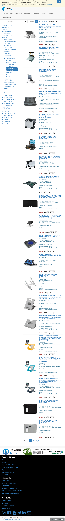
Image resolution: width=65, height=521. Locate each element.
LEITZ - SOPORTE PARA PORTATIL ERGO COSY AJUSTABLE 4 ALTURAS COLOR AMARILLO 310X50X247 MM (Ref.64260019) (50, 338)
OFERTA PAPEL (6, 32)
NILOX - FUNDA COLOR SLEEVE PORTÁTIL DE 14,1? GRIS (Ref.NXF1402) (48, 421)
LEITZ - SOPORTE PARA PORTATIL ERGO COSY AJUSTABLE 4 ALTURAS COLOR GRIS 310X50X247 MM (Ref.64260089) (50, 380)
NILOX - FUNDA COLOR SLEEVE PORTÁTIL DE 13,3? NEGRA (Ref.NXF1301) (48, 401)
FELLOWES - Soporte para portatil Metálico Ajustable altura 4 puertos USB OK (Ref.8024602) (49, 116)
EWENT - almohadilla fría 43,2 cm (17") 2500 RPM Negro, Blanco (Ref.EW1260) (50, 254)
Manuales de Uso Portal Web (10, 493)
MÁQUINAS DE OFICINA (10, 99)
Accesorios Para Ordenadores (10, 69)
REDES (7, 88)
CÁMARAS (8, 45)
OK (59, 1)
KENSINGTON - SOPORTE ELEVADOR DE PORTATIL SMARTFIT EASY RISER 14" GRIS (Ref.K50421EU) (50, 297)
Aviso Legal (17, 519)
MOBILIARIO (6, 111)
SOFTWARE (8, 95)
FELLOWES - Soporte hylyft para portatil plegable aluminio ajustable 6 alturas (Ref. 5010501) (50, 26)
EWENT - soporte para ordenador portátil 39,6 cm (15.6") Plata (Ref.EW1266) (48, 275)
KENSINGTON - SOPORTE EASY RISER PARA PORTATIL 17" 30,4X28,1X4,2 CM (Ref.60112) (50, 93)
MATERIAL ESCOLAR (9, 113)
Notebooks (9, 72)
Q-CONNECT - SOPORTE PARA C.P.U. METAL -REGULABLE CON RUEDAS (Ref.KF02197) (50, 157)
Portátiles (8, 77)
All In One (8, 60)
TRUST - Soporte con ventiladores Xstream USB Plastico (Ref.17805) (49, 176)
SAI (5, 90)
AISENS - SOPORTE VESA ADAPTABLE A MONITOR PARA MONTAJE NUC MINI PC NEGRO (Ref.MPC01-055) (50, 196)
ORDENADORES (10, 58)
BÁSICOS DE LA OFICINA (6, 28)
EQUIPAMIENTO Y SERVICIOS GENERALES (8, 107)
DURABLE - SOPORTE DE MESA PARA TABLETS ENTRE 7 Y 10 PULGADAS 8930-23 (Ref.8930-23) (50, 216)
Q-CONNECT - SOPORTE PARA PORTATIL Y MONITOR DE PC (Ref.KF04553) (48, 137)
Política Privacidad (8, 519)
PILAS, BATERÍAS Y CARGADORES (10, 85)
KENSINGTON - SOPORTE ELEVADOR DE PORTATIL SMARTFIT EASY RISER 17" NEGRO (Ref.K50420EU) (50, 317)
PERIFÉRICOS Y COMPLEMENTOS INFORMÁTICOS (10, 80)
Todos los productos (7, 25)
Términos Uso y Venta (29, 518)
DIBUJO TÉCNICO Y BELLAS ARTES (9, 116)
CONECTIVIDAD (9, 47)
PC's (7, 74)
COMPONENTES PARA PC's (11, 65)
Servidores (7, 93)
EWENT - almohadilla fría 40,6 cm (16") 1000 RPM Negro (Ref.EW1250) (50, 235)
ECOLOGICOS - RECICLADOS (6, 122)
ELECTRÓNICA (7, 97)
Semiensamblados (11, 62)
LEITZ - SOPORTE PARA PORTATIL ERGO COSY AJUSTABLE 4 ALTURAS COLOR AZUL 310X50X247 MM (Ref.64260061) (50, 359)
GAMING (7, 54)
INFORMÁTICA (8, 39)
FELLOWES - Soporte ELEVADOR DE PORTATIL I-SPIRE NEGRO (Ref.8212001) (49, 70)
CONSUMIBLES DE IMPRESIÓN (10, 50)
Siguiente (44, 21)
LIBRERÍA (6, 119)
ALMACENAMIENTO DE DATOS (10, 42)
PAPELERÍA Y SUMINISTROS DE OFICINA (8, 35)
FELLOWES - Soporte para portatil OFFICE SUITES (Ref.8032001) (49, 48)
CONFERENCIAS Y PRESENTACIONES (8, 102)
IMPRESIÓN (8, 56)
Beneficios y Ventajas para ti (10, 488)
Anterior (32, 21)
